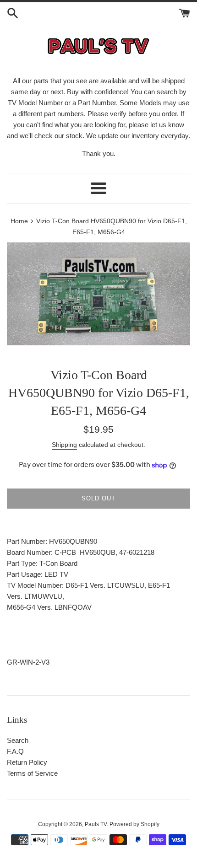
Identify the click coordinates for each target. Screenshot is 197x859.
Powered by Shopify (134, 824)
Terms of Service (32, 773)
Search (17, 740)
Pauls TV (96, 824)
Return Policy (27, 762)
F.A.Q (15, 751)
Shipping (64, 444)
